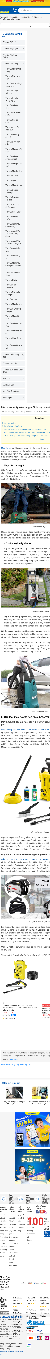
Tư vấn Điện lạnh (10, 49)
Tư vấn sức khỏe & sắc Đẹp (13, 371)
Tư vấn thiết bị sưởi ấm (13, 346)
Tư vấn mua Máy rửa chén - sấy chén (12, 233)
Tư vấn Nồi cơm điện (12, 77)
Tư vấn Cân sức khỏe (12, 274)
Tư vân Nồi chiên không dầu (12, 293)
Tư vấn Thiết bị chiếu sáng (12, 206)
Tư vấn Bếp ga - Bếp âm (12, 92)
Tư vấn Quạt (10, 180)
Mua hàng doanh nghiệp (4, 1240)
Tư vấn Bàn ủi (11, 176)
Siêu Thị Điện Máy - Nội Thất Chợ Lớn (15, 1065)
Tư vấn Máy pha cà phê (13, 165)
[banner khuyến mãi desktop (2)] (25, 1)
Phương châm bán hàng (4, 1230)
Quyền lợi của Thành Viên (22, 1218)
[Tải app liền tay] (32, 1129)
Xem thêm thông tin (47, 1233)
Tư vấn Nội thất (10, 363)
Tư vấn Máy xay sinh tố (12, 135)
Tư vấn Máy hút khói (12, 106)
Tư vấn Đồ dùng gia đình (12, 198)
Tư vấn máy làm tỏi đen (13, 324)
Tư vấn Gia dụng (34, 17)
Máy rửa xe (6, 448)
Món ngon (7, 398)
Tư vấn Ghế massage (10, 286)
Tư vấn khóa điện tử (13, 339)
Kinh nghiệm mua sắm (18, 17)
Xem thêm (40, 439)
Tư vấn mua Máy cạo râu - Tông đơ (13, 242)
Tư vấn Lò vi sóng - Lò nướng (13, 84)
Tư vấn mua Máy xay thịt (12, 257)
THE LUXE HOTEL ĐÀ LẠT (31, 1301)
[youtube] (42, 1212)
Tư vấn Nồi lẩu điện (11, 121)
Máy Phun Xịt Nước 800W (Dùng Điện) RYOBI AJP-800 (25, 859)
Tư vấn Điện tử (9, 42)
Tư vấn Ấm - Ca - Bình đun (12, 128)
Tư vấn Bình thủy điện (12, 143)
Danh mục (15, 10)
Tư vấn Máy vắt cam (12, 317)
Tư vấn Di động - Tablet (10, 56)
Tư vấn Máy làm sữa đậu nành (12, 157)
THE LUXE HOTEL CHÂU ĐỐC (45, 1301)
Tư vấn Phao (11, 299)
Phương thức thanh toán (31, 1234)
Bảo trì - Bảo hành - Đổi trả (13, 1224)
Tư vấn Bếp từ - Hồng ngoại (12, 99)
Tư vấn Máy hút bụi (13, 171)
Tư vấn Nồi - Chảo (13, 212)
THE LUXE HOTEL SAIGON (17, 1301)
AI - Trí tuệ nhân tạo (11, 391)
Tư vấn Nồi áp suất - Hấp (13, 114)
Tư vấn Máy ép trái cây (13, 150)
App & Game (8, 385)
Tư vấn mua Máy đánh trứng (12, 225)
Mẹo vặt (6, 378)
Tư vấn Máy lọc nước (12, 218)
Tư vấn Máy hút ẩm (13, 304)
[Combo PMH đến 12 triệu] (32, 1166)
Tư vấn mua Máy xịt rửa (13, 249)
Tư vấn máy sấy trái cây (13, 332)
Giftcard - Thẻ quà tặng (21, 1227)
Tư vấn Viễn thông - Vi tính (13, 356)
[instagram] (46, 1212)
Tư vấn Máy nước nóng (13, 70)
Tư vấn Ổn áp (11, 280)
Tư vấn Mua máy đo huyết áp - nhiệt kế (13, 265)
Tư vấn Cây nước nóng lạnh (13, 310)
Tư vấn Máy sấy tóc (13, 185)
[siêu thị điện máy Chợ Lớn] (4, 12)
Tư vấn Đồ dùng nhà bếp (12, 191)
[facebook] (38, 1212)
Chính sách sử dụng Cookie (13, 1246)
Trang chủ (4, 17)
